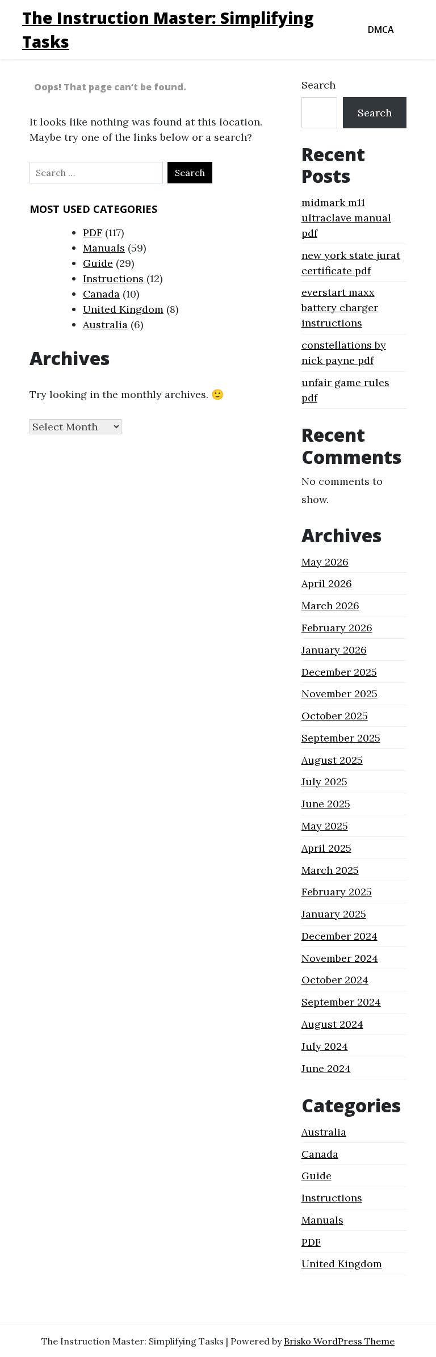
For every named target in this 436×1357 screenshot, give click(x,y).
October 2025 (334, 715)
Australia (105, 324)
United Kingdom (123, 309)
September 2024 (341, 1001)
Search (318, 84)
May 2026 (325, 561)
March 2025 (330, 870)
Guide (98, 263)
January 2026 (334, 649)
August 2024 (332, 1024)
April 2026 (326, 583)
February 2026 (336, 627)
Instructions (113, 278)
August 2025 (332, 760)
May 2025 (324, 825)
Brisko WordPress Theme (339, 1341)
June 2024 (326, 1068)
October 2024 (334, 979)
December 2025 (339, 671)
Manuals (104, 247)
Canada (101, 293)
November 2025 (339, 693)
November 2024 (339, 958)
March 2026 (330, 605)
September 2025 (340, 737)
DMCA (381, 29)
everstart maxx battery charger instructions (339, 307)
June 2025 (325, 803)
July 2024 (324, 1046)
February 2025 (336, 891)
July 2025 (324, 781)
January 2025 (333, 913)
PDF (92, 232)
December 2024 (339, 936)
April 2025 (326, 848)
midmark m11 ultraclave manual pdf (346, 218)
